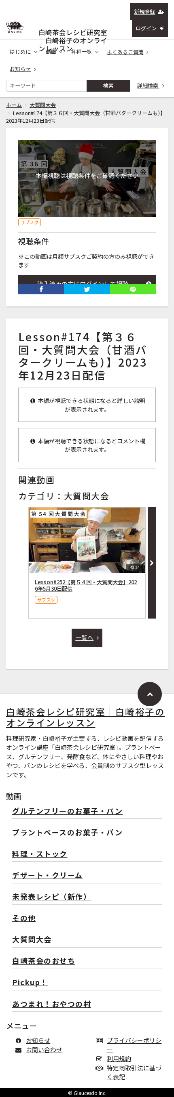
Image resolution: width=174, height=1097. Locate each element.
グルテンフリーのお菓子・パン (67, 811)
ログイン (146, 28)
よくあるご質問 (125, 52)
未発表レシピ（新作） (51, 897)
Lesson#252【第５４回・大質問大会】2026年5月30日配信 (86, 585)
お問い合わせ (44, 1049)
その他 (24, 918)
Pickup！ (30, 982)
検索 (108, 85)
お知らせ (20, 69)
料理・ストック (40, 854)
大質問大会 (43, 105)
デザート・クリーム (47, 875)
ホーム (14, 105)
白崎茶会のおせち (43, 961)
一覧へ (84, 637)
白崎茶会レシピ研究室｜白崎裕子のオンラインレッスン (72, 30)
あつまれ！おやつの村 (51, 1004)
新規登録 (144, 11)
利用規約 (119, 1058)
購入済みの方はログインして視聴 (82, 283)
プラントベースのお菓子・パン (67, 832)
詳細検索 (148, 85)
